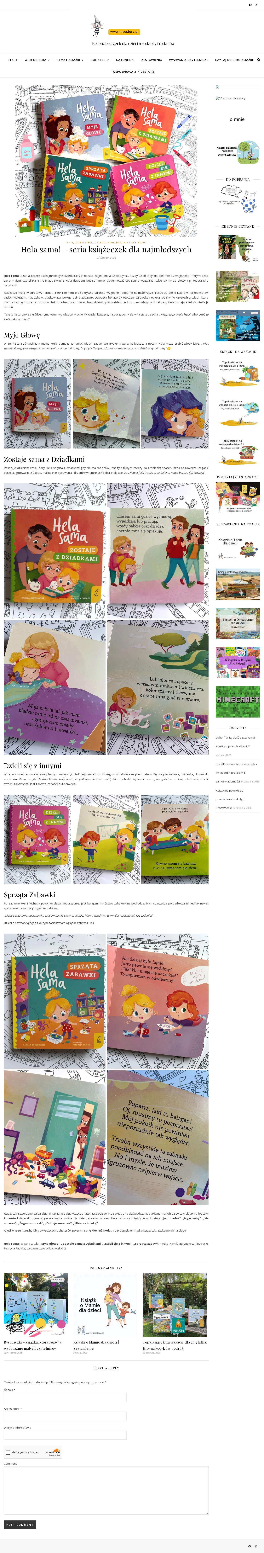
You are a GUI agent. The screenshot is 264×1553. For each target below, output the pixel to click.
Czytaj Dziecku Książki (234, 60)
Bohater (98, 60)
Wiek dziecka (35, 60)
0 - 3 (69, 242)
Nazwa (9, 1390)
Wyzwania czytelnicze (188, 60)
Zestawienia (151, 60)
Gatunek (123, 60)
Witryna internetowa (17, 1427)
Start (13, 60)
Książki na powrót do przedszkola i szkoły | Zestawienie (230, 799)
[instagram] (256, 5)
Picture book (135, 242)
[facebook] (250, 5)
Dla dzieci (84, 242)
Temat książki (68, 60)
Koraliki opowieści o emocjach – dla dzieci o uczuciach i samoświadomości (236, 772)
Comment (10, 1463)
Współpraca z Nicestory (133, 71)
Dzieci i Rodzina (108, 242)
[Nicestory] (132, 32)
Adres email (13, 1409)
